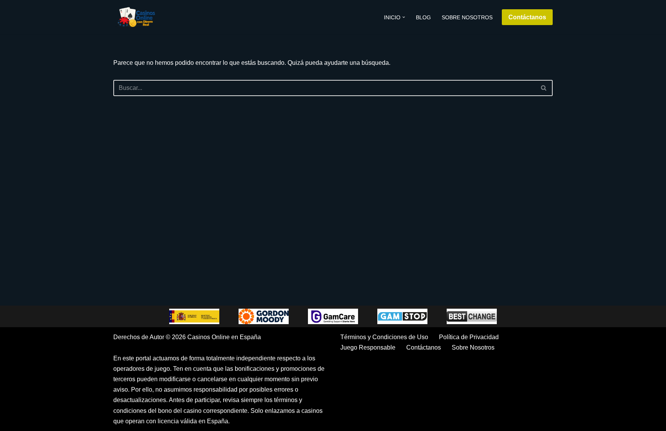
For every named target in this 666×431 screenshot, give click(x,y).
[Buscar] (544, 88)
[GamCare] (333, 316)
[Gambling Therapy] (264, 316)
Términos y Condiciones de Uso (384, 337)
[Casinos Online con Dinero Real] (136, 17)
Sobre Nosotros (467, 17)
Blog (423, 17)
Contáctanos (527, 17)
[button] (403, 17)
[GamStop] (402, 316)
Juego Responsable (367, 347)
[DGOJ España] (194, 316)
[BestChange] (472, 316)
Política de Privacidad (469, 337)
